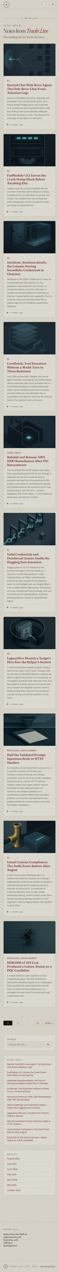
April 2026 (12, 1179)
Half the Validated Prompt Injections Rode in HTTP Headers (26, 759)
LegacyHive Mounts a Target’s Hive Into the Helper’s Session (29, 660)
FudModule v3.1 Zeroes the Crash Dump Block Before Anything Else (26, 179)
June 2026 (12, 1169)
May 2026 (12, 1174)
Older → (49, 1023)
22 (38, 1023)
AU (8, 171)
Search (11, 1039)
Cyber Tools (14, 453)
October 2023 (14, 1190)
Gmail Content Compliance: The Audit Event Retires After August (28, 866)
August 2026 (13, 1158)
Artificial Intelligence (22, 750)
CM (8, 654)
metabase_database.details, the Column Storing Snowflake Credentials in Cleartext (27, 268)
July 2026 (12, 1163)
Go (48, 1044)
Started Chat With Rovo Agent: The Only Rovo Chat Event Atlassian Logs (29, 89)
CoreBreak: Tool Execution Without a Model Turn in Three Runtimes (26, 367)
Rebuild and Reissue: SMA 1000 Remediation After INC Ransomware (28, 461)
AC (8, 80)
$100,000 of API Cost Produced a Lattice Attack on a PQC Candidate (29, 966)
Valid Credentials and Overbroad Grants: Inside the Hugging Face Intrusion (28, 558)
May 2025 (12, 1184)
